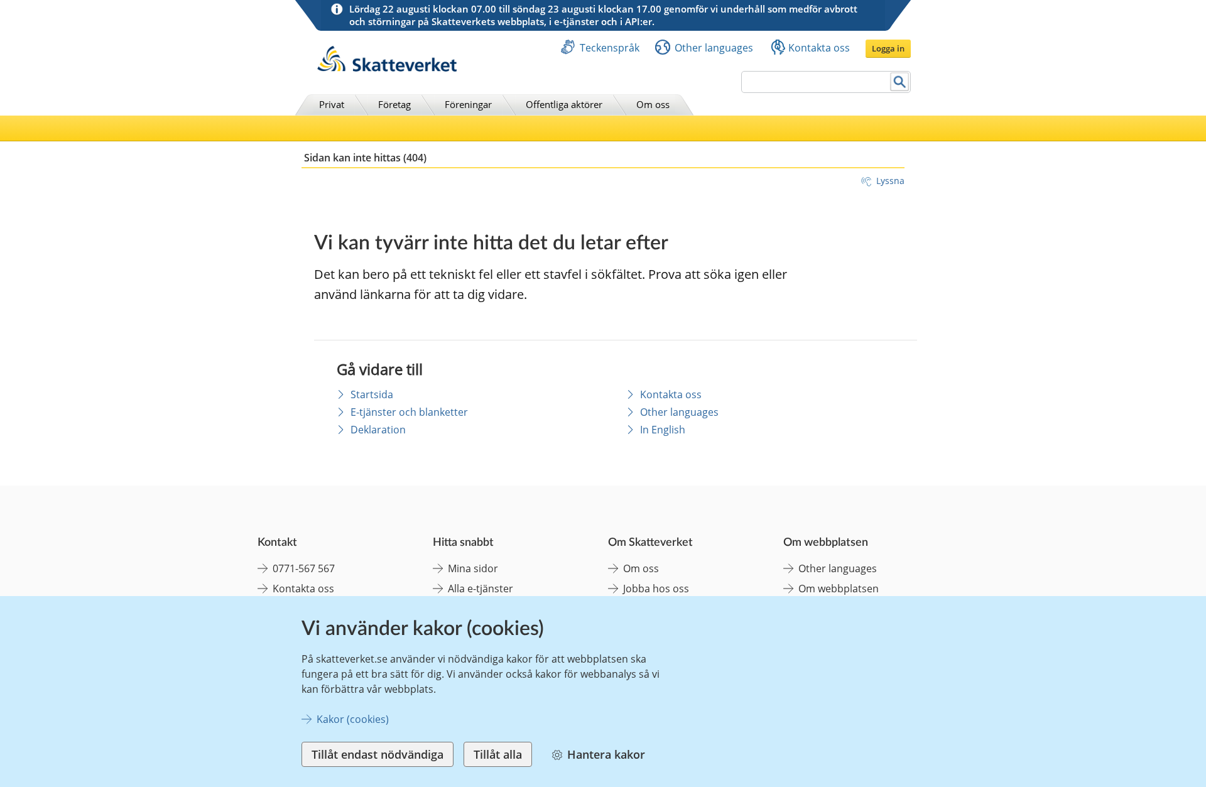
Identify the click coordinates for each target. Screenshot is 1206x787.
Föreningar (468, 104)
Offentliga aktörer (564, 104)
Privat (331, 104)
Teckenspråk (609, 48)
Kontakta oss (819, 48)
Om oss (653, 104)
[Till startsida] (387, 68)
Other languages (714, 48)
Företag (394, 104)
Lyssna (890, 181)
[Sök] (899, 82)
